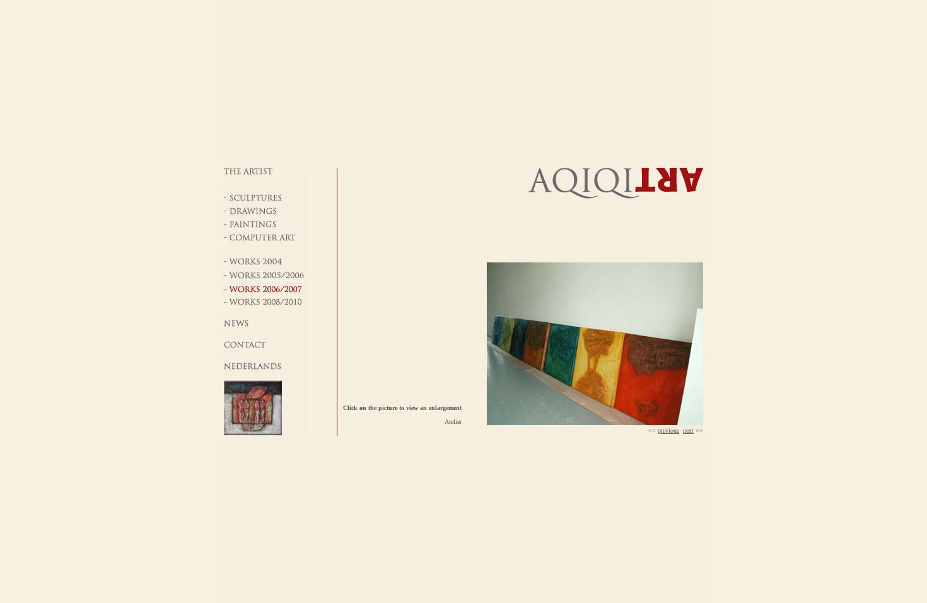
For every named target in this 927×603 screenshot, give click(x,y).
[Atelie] (595, 422)
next (688, 430)
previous (668, 430)
